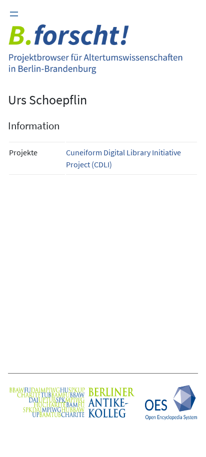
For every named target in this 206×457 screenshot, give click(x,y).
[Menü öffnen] (14, 14)
